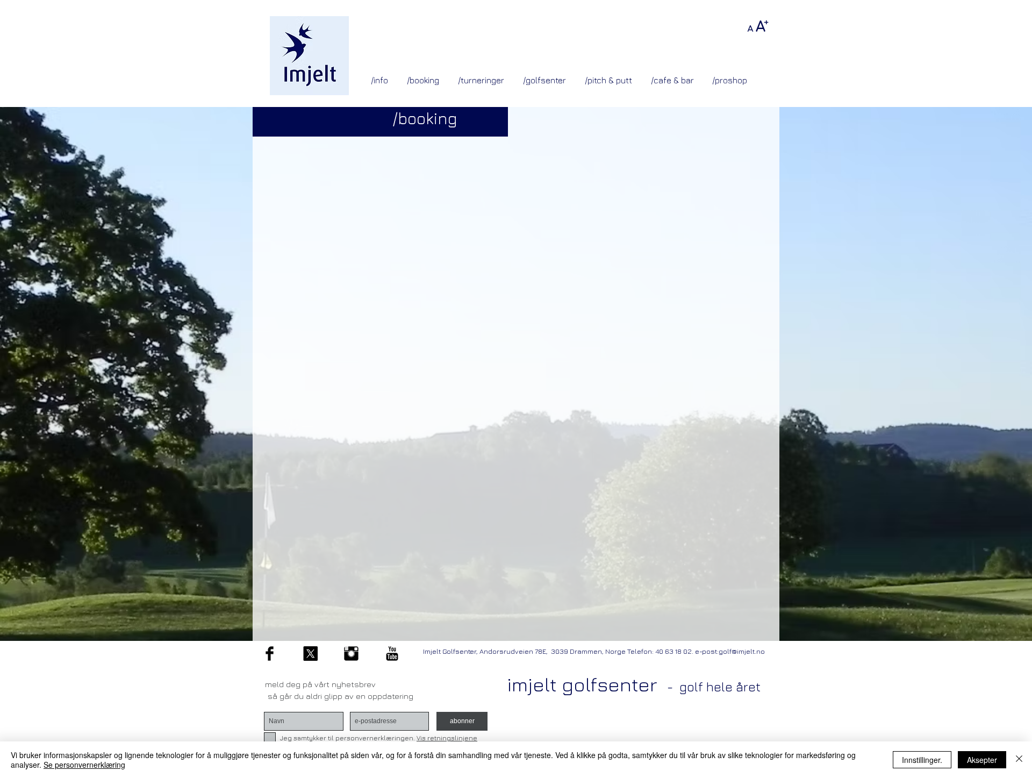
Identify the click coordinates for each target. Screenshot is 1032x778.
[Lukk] (1019, 759)
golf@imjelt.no (742, 651)
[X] (310, 653)
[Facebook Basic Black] (269, 653)
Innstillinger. (922, 759)
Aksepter (982, 759)
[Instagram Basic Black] (351, 653)
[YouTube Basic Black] (392, 653)
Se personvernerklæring (84, 764)
